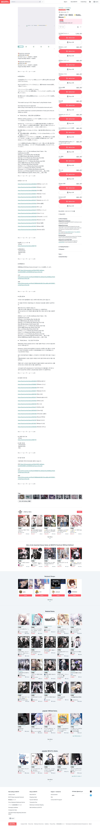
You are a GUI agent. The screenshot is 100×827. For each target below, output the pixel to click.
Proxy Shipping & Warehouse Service (16, 802)
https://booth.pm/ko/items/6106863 (27, 187)
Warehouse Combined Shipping (37, 804)
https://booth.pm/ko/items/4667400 (27, 197)
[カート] (68, 12)
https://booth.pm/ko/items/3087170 (27, 246)
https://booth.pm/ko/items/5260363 (27, 229)
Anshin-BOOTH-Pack (69, 231)
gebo (24, 592)
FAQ (52, 797)
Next (54, 26)
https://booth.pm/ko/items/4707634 (27, 203)
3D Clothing (68, 7)
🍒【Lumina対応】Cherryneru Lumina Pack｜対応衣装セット (37, 530)
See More (50, 599)
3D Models (61, 7)
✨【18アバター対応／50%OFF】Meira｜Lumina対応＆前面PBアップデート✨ (49, 530)
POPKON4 (74, 592)
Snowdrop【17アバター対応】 (62, 563)
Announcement (54, 794)
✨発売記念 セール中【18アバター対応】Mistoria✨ (63, 530)
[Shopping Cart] (90, 2)
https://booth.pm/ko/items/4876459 (27, 213)
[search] (40, 2)
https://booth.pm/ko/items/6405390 (27, 216)
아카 (40, 592)
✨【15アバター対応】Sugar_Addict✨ (76, 530)
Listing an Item (11, 794)
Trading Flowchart (64, 246)
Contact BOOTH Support (56, 799)
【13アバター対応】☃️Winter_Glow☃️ (23, 530)
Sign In (65, 1)
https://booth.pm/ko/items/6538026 (27, 184)
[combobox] (26, 2)
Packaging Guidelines (13, 807)
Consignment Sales (12, 810)
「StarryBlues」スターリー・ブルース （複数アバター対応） (36, 563)
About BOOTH (74, 1)
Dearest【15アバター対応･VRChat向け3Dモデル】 (49, 563)
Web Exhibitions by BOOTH (36, 807)
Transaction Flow (33, 802)
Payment (62, 249)
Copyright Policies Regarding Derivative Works (17, 813)
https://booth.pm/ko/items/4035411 (27, 200)
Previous (19, 26)
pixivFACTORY (61, 242)
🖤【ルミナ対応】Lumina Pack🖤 (23, 563)
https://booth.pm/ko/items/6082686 (27, 190)
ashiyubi (58, 592)
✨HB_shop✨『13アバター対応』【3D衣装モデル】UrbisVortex (76, 563)
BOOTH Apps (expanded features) (16, 797)
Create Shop (83, 1)
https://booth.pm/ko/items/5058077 (27, 193)
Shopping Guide (33, 797)
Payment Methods (34, 799)
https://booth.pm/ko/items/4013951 (27, 226)
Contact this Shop (63, 256)
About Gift (62, 214)
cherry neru (27, 512)
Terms (60, 254)
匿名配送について (12, 799)
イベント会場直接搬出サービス (15, 804)
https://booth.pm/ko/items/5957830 (27, 219)
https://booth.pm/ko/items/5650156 (27, 206)
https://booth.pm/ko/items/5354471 (27, 210)
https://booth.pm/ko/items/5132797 (27, 223)
